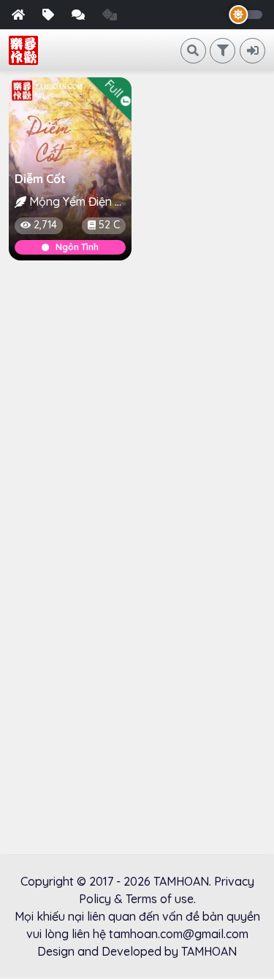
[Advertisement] (137, 415)
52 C (109, 224)
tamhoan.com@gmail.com (178, 933)
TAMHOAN (181, 881)
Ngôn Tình (77, 246)
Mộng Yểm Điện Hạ (77, 201)
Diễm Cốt (40, 178)
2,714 (45, 224)
